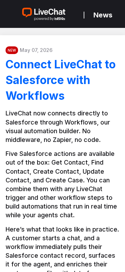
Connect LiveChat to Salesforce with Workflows (61, 80)
